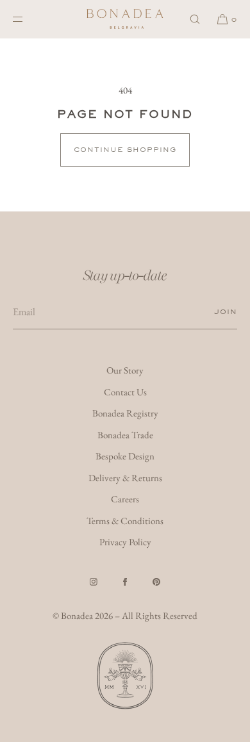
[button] (194, 19)
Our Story (125, 370)
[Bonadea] (125, 19)
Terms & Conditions (125, 521)
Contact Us (125, 392)
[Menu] (28, 19)
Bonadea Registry (125, 413)
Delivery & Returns (125, 478)
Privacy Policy (125, 542)
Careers (125, 499)
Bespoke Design (125, 456)
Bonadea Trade (125, 435)
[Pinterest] (156, 582)
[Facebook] (125, 582)
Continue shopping (125, 149)
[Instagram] (93, 582)
